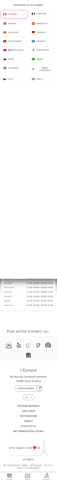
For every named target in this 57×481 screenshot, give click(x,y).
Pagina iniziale (28, 405)
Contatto (28, 425)
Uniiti (30, 459)
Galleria (28, 410)
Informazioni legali (28, 431)
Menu (28, 420)
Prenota (9, 479)
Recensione (28, 415)
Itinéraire (46, 479)
